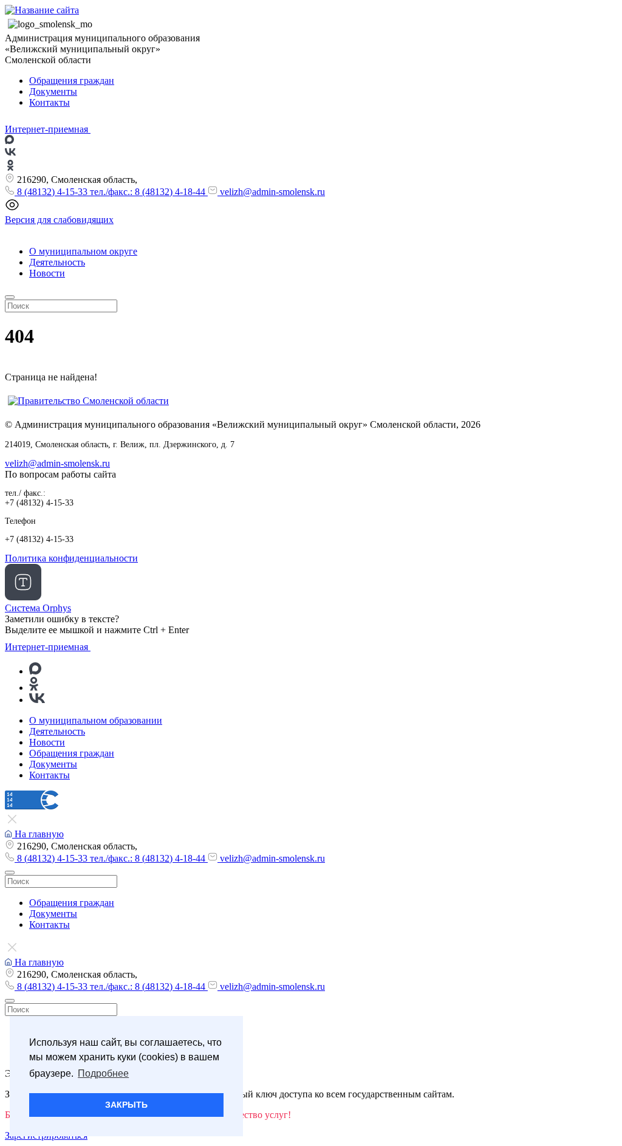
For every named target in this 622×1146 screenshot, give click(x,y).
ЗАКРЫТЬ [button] (126, 1105)
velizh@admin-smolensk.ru (271, 192)
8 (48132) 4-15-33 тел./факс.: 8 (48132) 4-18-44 (111, 192)
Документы (53, 91)
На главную (38, 834)
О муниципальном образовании (95, 720)
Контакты (49, 102)
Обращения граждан (71, 80)
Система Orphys (38, 608)
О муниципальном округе (83, 251)
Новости (47, 273)
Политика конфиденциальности (71, 558)
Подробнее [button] (103, 1073)
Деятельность (57, 262)
